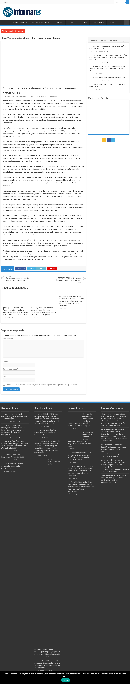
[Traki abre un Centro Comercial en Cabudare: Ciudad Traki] (90, 84)
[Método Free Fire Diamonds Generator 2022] (90, 77)
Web (4, 377)
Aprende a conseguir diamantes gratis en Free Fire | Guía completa (14, 416)
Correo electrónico (10, 369)
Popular (103, 41)
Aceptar (65, 680)
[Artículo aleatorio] (126, 22)
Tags (123, 41)
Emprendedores (20, 96)
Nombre (7, 361)
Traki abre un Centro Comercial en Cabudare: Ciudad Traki (12, 466)
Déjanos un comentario (38, 96)
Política (84, 22)
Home (4, 38)
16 (107, 73)
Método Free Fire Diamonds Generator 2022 (109, 77)
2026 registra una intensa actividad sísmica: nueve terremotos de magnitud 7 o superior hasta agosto (43, 311)
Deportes (72, 22)
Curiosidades (58, 22)
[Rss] (107, 2)
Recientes (93, 41)
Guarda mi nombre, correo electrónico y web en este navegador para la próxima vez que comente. (42, 385)
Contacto (5, 2)
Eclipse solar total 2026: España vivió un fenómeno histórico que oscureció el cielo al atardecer (80, 456)
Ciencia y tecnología (18, 22)
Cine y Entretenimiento (39, 22)
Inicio (4, 22)
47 (107, 62)
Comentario (8, 339)
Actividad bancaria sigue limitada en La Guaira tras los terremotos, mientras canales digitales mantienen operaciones (81, 486)
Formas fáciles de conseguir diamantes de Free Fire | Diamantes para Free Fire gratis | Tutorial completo (108, 57)
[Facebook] (110, 2)
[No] (127, 677)
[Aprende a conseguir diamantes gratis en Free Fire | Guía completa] (90, 46)
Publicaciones (13, 38)
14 (107, 80)
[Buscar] (127, 2)
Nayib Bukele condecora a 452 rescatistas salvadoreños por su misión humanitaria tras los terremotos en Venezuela (71, 301)
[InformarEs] (22, 11)
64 (107, 51)
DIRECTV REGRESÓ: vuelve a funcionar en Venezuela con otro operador (68, 279)
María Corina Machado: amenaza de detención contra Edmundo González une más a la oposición (47, 664)
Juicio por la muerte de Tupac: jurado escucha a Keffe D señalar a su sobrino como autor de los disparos (15, 311)
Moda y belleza (98, 22)
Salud (112, 22)
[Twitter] (112, 2)
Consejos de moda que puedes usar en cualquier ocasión (17, 278)
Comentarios (113, 41)
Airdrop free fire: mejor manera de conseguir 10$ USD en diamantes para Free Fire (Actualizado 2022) (107, 68)
